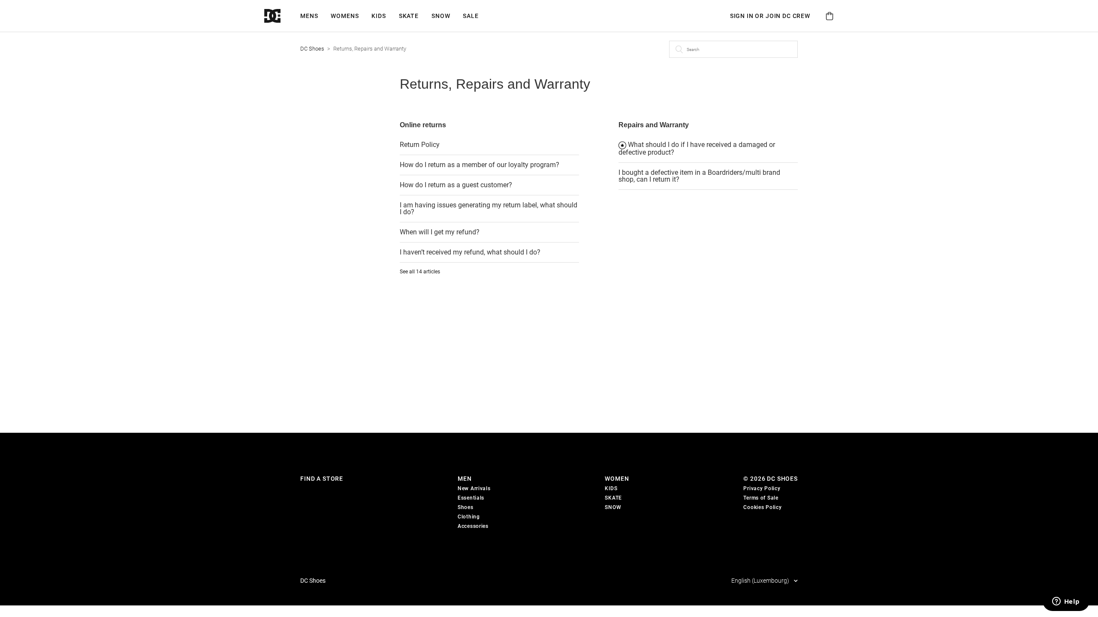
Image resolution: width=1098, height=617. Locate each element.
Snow (440, 15)
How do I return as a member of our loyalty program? (479, 165)
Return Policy (420, 145)
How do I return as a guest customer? (456, 185)
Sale (470, 15)
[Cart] (829, 16)
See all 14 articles (420, 272)
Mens (309, 15)
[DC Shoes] (282, 16)
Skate (409, 15)
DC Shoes (312, 48)
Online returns (423, 125)
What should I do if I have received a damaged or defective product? (696, 148)
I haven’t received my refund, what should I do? (470, 252)
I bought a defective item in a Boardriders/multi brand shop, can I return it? (699, 175)
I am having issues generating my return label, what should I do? (488, 208)
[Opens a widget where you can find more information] (1065, 602)
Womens (345, 15)
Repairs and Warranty (653, 125)
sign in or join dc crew (770, 15)
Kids (378, 15)
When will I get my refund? (440, 232)
